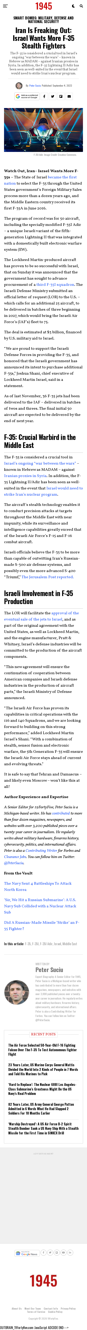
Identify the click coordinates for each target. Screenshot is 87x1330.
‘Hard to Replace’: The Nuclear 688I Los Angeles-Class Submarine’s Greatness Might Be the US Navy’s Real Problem (42, 1089)
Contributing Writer (41, 851)
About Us (17, 1308)
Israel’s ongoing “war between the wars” (40, 463)
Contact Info (51, 1308)
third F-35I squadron (55, 285)
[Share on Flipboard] (61, 96)
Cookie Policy (55, 1311)
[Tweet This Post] (52, 96)
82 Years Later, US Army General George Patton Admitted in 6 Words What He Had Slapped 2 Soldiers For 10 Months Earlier (41, 1109)
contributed (61, 813)
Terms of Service (36, 1311)
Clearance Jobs (15, 857)
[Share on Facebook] (44, 96)
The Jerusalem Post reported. (47, 577)
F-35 (28, 943)
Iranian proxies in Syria (25, 476)
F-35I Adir (46, 943)
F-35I (35, 943)
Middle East (70, 943)
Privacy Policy (68, 1308)
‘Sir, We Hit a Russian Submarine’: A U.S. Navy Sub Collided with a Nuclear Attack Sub (40, 906)
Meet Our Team (32, 1308)
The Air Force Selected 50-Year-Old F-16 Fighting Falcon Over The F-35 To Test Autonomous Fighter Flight (42, 1050)
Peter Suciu (35, 85)
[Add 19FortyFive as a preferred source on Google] (27, 96)
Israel (57, 943)
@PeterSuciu (13, 863)
